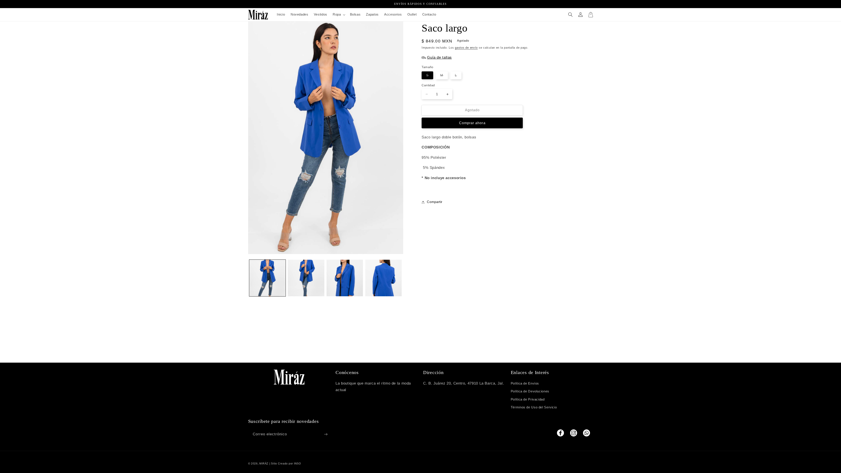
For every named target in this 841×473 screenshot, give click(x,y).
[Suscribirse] (326, 434)
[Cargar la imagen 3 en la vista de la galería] (345, 278)
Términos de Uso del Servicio (534, 407)
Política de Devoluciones (530, 391)
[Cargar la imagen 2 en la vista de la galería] (306, 278)
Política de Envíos (525, 383)
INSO (297, 463)
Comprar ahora (472, 123)
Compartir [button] (434, 202)
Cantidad (428, 85)
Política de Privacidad (528, 399)
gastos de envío (466, 47)
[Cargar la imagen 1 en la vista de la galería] (267, 278)
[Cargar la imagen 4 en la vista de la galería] (383, 278)
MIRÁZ (263, 463)
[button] (338, 14)
